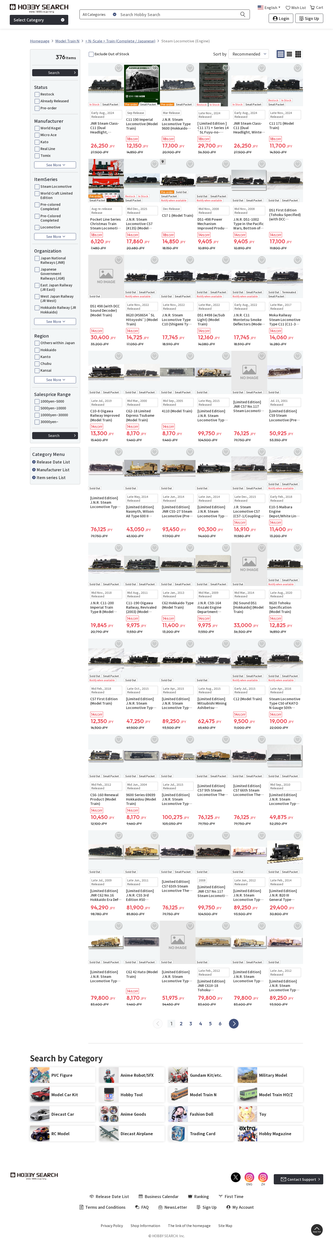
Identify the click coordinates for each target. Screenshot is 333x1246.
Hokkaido (48, 350)
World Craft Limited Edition (56, 195)
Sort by (219, 54)
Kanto (45, 356)
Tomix (45, 155)
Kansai (45, 370)
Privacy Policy (112, 1225)
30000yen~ (49, 421)
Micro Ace (48, 134)
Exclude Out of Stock (112, 54)
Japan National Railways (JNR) (53, 260)
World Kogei (50, 128)
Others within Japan (57, 342)
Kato (44, 142)
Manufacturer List (53, 469)
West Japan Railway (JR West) (57, 298)
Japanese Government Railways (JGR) (52, 273)
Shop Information (145, 1225)
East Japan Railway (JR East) (56, 287)
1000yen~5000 (52, 401)
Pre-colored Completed (50, 206)
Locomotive (50, 227)
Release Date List (53, 462)
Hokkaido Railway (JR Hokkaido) (58, 309)
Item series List (51, 477)
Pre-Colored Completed (50, 218)
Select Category (29, 20)
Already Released (54, 101)
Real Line (47, 148)
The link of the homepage (189, 1225)
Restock (47, 94)
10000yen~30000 (54, 415)
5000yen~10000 (53, 408)
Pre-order (48, 108)
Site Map (225, 1225)
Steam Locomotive (56, 186)
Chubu (45, 363)
